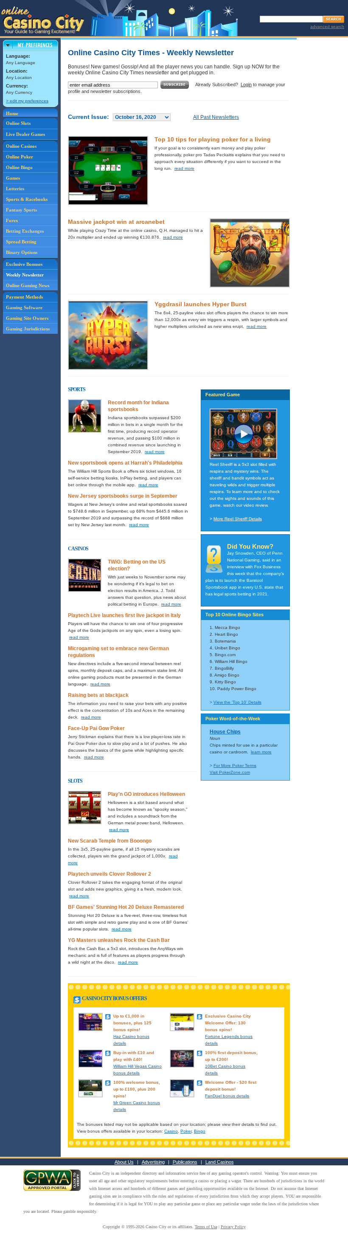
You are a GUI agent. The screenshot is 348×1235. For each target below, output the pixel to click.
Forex (12, 220)
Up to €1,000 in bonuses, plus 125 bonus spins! (132, 1023)
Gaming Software (24, 307)
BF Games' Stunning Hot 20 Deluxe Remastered (126, 907)
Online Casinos (21, 146)
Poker (185, 1131)
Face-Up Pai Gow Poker (96, 728)
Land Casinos (219, 1162)
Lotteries (15, 188)
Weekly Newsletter (25, 274)
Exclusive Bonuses (24, 264)
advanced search (327, 26)
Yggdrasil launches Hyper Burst (200, 304)
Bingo (199, 1131)
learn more (261, 752)
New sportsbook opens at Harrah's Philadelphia (125, 463)
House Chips (225, 732)
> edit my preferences (27, 101)
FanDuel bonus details (227, 1096)
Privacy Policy (233, 1226)
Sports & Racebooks (27, 199)
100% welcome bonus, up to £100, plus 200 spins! (136, 1089)
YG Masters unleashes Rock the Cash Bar (119, 940)
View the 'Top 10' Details (237, 702)
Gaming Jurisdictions (28, 328)
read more (184, 168)
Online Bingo (19, 167)
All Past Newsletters (216, 117)
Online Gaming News (27, 285)
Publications (185, 1162)
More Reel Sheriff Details (237, 518)
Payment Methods (24, 296)
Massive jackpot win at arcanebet (116, 221)
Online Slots (18, 123)
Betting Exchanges (25, 231)
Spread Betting (21, 241)
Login (246, 84)
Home (12, 113)
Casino (171, 1131)
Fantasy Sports (21, 209)
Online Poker (19, 156)
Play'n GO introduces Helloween (146, 794)
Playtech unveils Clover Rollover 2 (109, 874)
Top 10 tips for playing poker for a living (212, 139)
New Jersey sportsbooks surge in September (122, 496)
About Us (124, 1162)
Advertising (153, 1162)
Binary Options (21, 252)
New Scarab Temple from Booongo (110, 841)
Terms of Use (206, 1226)
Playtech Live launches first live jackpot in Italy (124, 615)
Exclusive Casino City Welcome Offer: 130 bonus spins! (228, 1023)
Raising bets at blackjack (98, 695)
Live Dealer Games (25, 134)
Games (13, 177)
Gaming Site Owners (27, 318)
